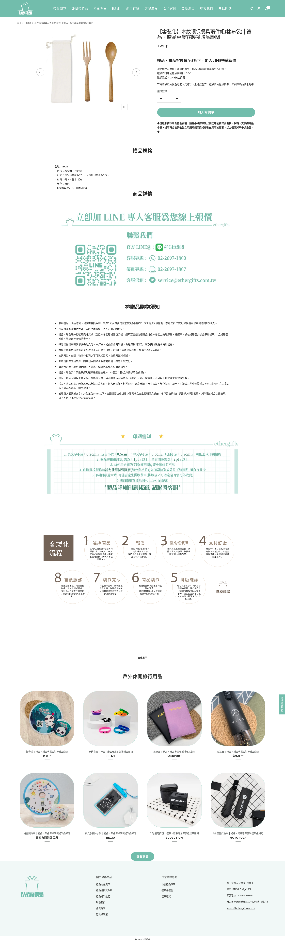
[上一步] (40, 72)
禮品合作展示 (103, 884)
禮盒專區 (100, 8)
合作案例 (169, 8)
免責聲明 (100, 908)
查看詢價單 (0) (282, 704)
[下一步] (136, 72)
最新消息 (188, 8)
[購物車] (266, 8)
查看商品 (142, 856)
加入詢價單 (206, 112)
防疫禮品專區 (168, 884)
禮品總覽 (59, 8)
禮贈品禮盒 (167, 890)
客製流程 (151, 8)
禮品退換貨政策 (104, 890)
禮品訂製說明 (103, 896)
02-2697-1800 (245, 895)
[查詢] (252, 8)
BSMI (116, 8)
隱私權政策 (102, 914)
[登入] (258, 8)
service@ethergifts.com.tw (241, 908)
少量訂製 (132, 8)
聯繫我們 (206, 8)
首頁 (19, 22)
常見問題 (225, 8)
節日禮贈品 (80, 8)
